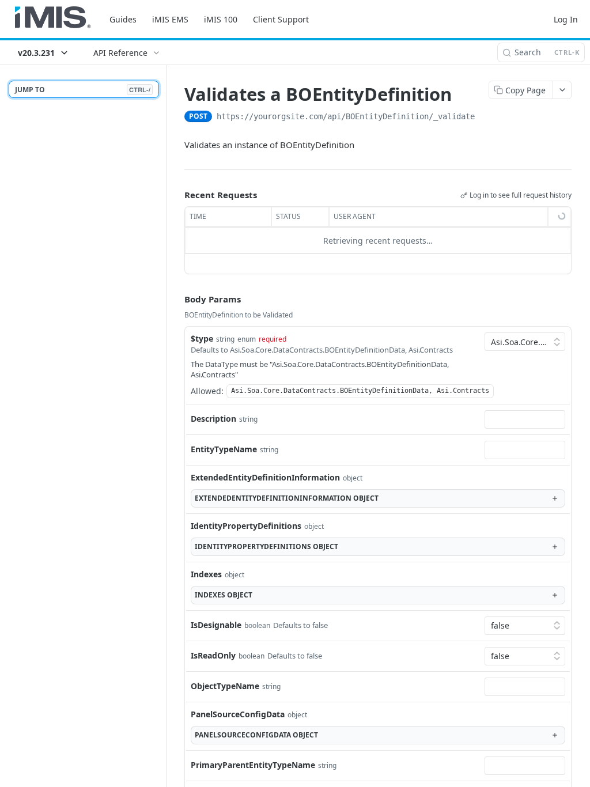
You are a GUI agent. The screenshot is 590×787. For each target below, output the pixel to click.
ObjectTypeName (225, 685)
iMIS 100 (220, 19)
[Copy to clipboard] (486, 117)
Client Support (281, 19)
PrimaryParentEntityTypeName (253, 764)
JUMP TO (82, 89)
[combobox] (525, 419)
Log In (566, 19)
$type (202, 338)
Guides (123, 19)
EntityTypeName (224, 449)
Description (213, 418)
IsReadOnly (213, 655)
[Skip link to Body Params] (176, 299)
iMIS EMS (170, 19)
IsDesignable (216, 624)
